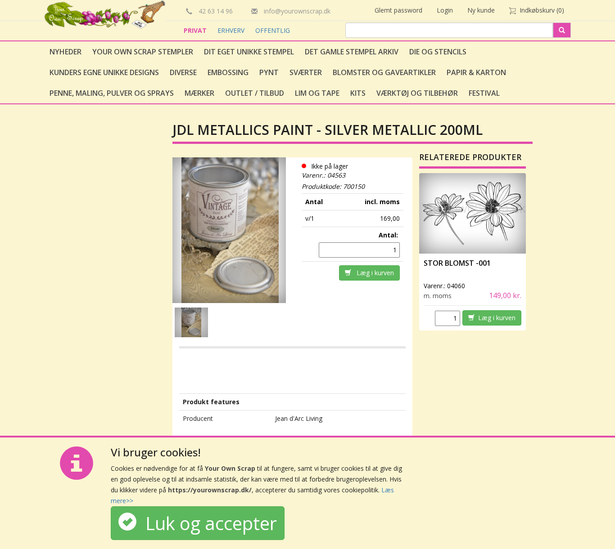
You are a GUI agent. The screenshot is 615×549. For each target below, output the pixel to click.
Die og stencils (437, 52)
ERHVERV (231, 30)
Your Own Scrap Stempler (142, 52)
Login (445, 10)
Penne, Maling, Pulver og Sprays (112, 93)
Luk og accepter (206, 523)
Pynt (269, 72)
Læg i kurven (372, 272)
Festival (484, 93)
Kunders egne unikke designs (104, 72)
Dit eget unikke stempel (249, 52)
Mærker (199, 93)
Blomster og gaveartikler (384, 72)
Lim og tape (317, 93)
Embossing (228, 72)
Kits (358, 93)
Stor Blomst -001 (457, 263)
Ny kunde (481, 10)
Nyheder (65, 52)
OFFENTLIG (272, 30)
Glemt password (398, 10)
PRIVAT (196, 30)
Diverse (183, 72)
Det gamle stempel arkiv (351, 52)
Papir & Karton (476, 72)
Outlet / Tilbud (254, 93)
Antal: (389, 235)
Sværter (305, 72)
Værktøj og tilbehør (417, 93)
